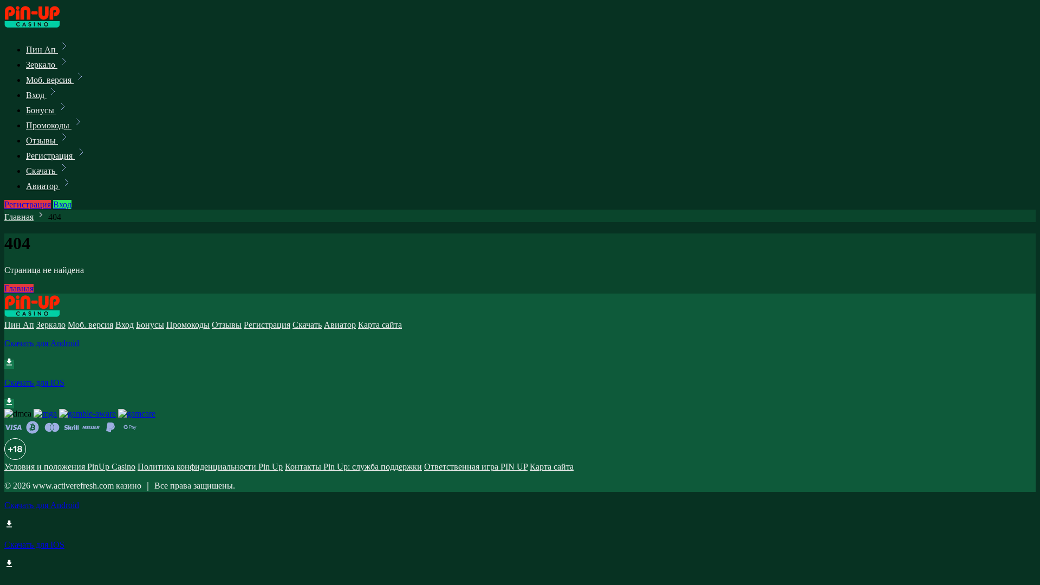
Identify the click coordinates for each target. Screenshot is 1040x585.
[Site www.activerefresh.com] (41, 25)
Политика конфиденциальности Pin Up (210, 466)
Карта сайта (380, 324)
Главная (19, 217)
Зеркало (41, 64)
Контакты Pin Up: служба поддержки (353, 466)
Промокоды (49, 125)
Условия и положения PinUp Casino (69, 466)
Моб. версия (50, 79)
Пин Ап (42, 49)
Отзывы (42, 140)
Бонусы (41, 110)
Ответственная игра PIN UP (476, 466)
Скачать (41, 171)
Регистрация (50, 155)
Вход (36, 95)
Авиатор (43, 186)
